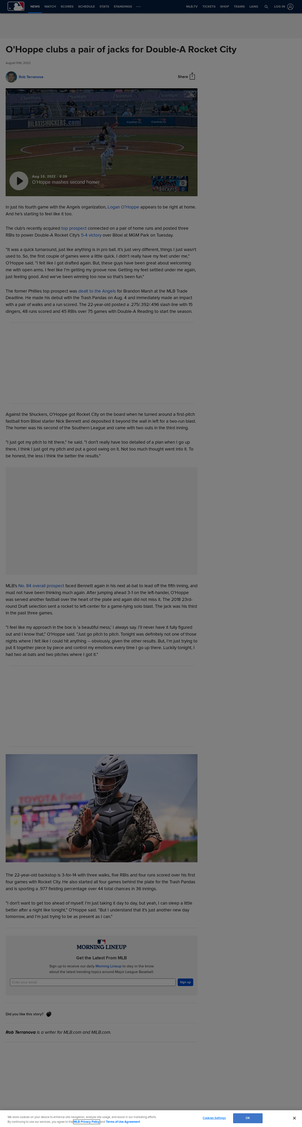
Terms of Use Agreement (123, 1122)
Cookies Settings (214, 1118)
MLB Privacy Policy (87, 1122)
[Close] (294, 1118)
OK (248, 1118)
